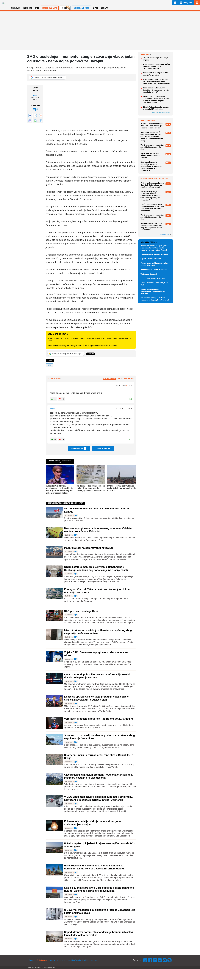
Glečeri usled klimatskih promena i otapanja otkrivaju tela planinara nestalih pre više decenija (98, 776)
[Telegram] (40, 120)
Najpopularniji (126, 378)
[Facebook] (29, 115)
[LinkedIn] (159, 960)
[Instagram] (145, 960)
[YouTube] (164, 960)
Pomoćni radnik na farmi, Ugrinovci (155, 254)
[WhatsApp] (35, 120)
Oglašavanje (42, 960)
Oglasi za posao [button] (81, 8)
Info (35, 96)
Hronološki (109, 378)
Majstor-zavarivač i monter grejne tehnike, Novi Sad (154, 264)
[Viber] (29, 120)
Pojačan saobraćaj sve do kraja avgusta (155, 59)
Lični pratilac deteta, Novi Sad (153, 278)
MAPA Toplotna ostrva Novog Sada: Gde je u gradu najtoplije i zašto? (121, 488)
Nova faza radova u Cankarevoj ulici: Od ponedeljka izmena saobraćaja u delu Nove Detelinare (156, 81)
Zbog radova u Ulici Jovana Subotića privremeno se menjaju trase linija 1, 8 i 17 (156, 90)
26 (77, 762)
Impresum (61, 960)
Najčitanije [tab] (164, 179)
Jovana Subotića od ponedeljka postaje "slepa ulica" (155, 74)
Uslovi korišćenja (74, 960)
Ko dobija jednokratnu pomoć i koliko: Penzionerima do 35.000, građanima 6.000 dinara (91, 488)
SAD (49, 365)
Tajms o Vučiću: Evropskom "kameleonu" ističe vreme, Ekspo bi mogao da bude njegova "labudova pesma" (156, 99)
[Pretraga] (175, 2)
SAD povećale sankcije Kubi (81, 611)
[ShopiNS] (197, 2)
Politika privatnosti (89, 960)
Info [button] (37, 8)
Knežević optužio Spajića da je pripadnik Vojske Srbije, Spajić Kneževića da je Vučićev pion (96, 698)
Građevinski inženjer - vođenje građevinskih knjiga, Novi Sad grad (155, 299)
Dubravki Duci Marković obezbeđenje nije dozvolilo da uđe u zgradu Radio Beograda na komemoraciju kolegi (59, 489)
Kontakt (52, 960)
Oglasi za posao (148, 242)
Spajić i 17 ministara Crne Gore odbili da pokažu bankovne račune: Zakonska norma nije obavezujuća (99, 889)
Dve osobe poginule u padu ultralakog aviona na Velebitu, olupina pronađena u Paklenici (98, 530)
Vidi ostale (165, 234)
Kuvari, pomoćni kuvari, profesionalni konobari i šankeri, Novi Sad (154, 291)
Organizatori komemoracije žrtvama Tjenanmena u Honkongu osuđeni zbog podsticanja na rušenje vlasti (96, 568)
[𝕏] (35, 115)
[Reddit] (40, 115)
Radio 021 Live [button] (49, 8)
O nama (31, 960)
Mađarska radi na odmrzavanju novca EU (88, 547)
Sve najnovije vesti (161, 113)
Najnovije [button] (15, 8)
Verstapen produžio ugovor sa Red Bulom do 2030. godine (98, 718)
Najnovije (145, 54)
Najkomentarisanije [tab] (149, 179)
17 (77, 803)
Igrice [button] (64, 8)
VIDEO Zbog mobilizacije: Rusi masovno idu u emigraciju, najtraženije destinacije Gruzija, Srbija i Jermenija (98, 798)
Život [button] (95, 8)
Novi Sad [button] (27, 8)
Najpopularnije (148, 120)
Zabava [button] (104, 8)
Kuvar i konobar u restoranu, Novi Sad (154, 284)
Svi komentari (78, 448)
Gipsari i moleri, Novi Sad (151, 259)
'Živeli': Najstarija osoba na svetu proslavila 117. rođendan (156, 108)
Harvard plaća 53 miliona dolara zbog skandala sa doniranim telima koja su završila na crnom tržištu (94, 867)
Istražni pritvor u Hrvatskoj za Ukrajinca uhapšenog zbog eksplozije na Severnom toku (98, 632)
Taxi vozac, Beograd (149, 274)
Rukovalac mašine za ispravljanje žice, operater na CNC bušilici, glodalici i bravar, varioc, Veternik (154, 248)
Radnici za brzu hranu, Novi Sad (154, 270)
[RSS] (169, 960)
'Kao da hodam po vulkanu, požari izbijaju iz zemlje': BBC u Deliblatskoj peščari (156, 66)
